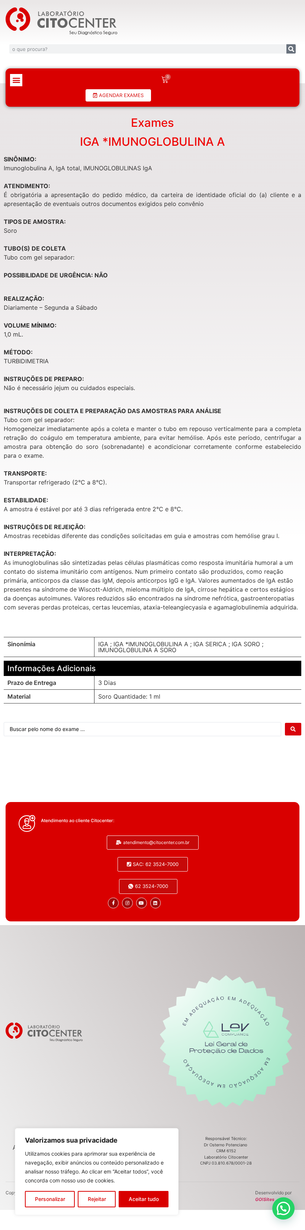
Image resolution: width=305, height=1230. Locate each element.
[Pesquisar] (291, 49)
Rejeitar (97, 1199)
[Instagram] (127, 903)
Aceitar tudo (144, 1199)
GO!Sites (264, 1199)
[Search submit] (293, 729)
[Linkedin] (155, 903)
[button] (16, 80)
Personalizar (50, 1199)
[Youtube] (141, 903)
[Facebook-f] (113, 903)
